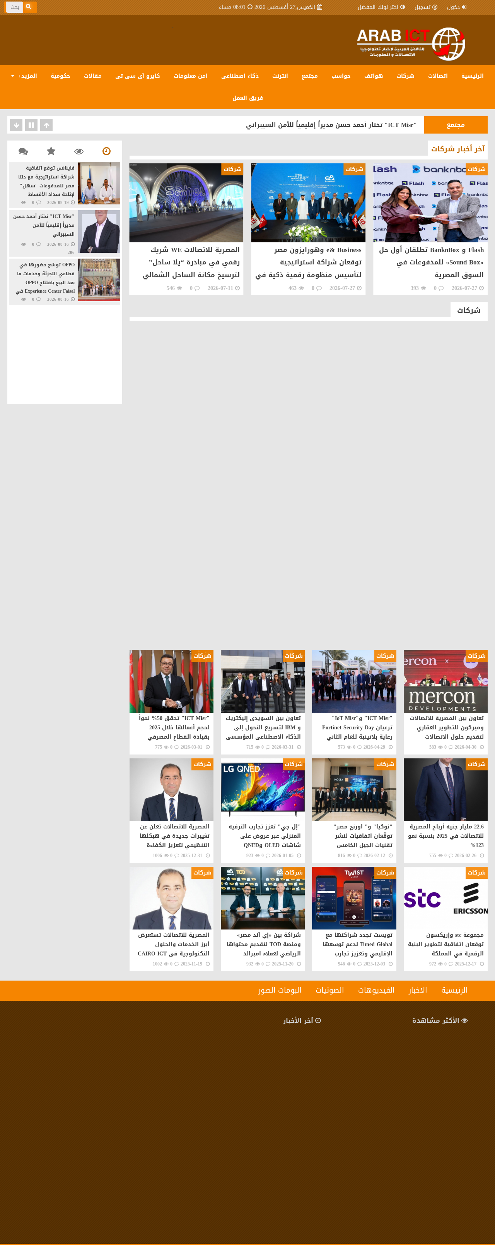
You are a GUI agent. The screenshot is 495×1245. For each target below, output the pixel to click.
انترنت (280, 76)
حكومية (60, 76)
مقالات (93, 76)
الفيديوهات (376, 990)
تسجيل (422, 7)
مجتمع (310, 76)
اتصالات (438, 76)
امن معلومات (191, 76)
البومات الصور (280, 990)
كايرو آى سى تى (137, 76)
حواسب (341, 76)
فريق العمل (247, 98)
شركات (405, 76)
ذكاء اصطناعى (240, 76)
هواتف (373, 76)
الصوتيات (330, 990)
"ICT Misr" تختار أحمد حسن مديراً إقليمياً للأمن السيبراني (331, 125)
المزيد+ (26, 76)
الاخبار (418, 990)
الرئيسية (472, 76)
